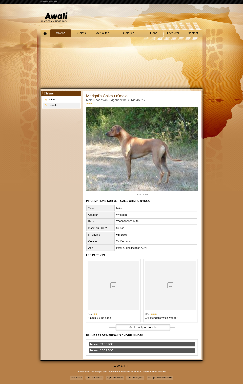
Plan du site (76, 378)
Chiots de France (94, 378)
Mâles (52, 99)
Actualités (102, 33)
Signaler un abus (115, 378)
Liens (153, 33)
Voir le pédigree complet (143, 327)
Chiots (81, 33)
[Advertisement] (121, 63)
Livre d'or (173, 33)
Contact (193, 33)
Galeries (128, 33)
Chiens (60, 33)
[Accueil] (45, 33)
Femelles (53, 105)
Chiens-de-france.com (48, 2)
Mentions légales (135, 378)
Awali (56, 16)
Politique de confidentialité (160, 378)
